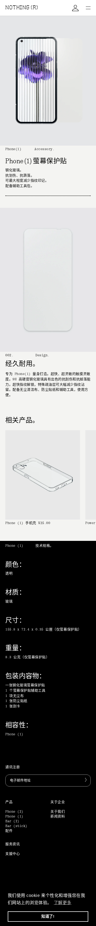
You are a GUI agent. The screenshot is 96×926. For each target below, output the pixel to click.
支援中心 (12, 853)
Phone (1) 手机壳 (20, 523)
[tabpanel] (48, 655)
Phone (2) (14, 811)
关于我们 (57, 811)
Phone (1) (14, 816)
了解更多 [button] (62, 902)
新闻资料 (57, 816)
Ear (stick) (16, 826)
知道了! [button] (47, 916)
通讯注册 (12, 767)
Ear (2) (12, 821)
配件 (9, 830)
